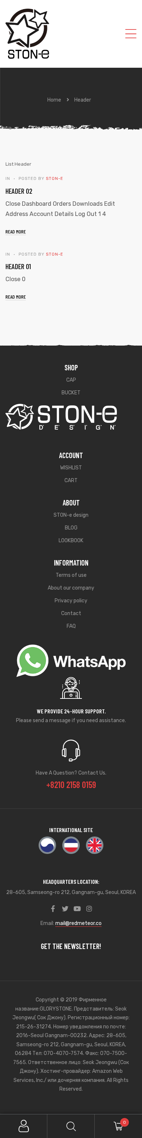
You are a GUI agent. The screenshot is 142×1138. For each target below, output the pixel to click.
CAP (71, 380)
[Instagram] (89, 908)
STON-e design (71, 515)
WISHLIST (71, 468)
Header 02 (18, 190)
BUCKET (71, 393)
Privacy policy (71, 601)
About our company (71, 588)
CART (71, 480)
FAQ (71, 626)
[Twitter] (65, 908)
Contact (71, 613)
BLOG (71, 528)
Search (71, 1126)
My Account (23, 1126)
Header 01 (18, 266)
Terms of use (71, 575)
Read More (15, 231)
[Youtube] (77, 908)
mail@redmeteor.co (78, 923)
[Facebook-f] (53, 908)
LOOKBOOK (71, 541)
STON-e (54, 178)
